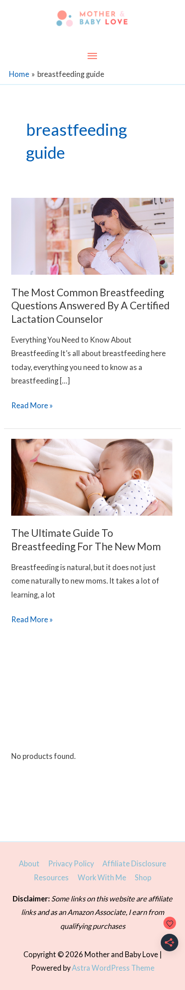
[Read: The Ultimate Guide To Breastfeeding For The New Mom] (92, 476)
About (29, 863)
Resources (51, 877)
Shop (143, 877)
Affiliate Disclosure (134, 863)
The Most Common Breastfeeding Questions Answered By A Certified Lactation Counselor (90, 305)
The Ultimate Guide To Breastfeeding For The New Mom (86, 539)
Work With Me (102, 877)
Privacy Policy (71, 863)
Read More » (32, 406)
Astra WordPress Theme (113, 967)
